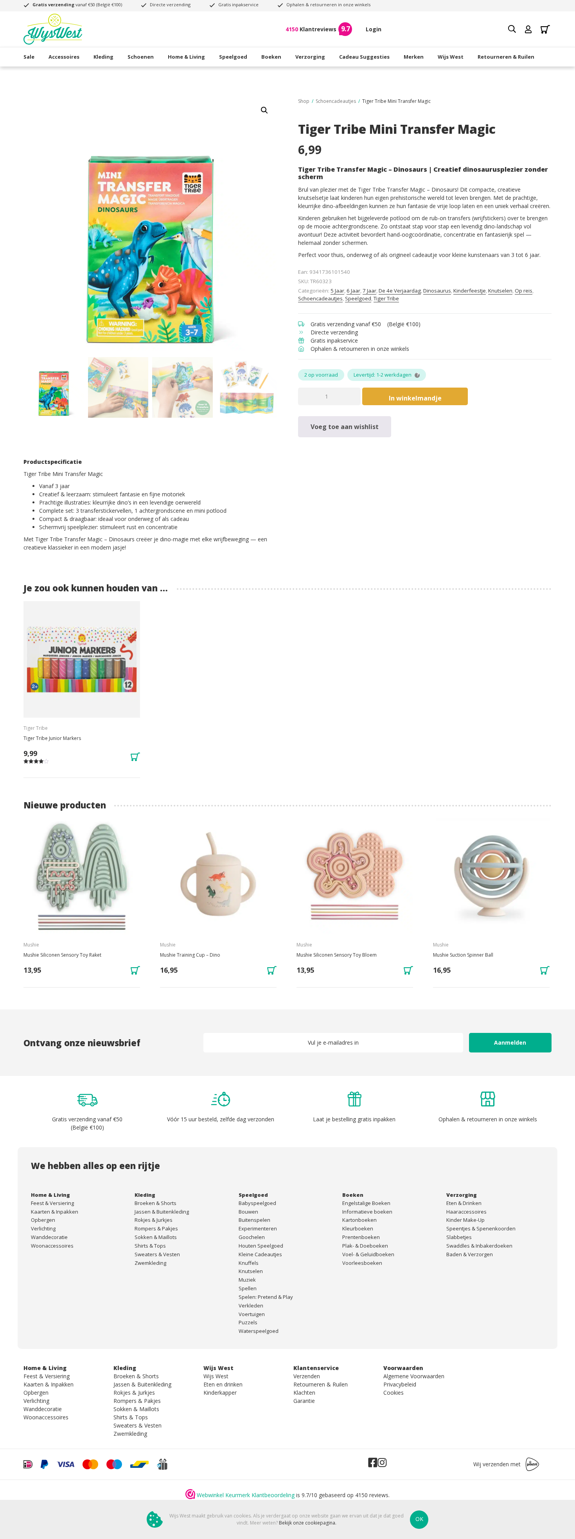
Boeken (271, 56)
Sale (28, 56)
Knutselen (500, 290)
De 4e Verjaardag (400, 290)
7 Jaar (369, 290)
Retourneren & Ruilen (506, 56)
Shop (303, 101)
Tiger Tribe (386, 298)
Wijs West (451, 56)
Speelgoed (233, 56)
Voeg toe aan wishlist (345, 426)
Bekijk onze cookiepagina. (307, 1522)
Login (373, 29)
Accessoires (64, 56)
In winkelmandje (415, 398)
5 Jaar (337, 290)
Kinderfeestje (469, 290)
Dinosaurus (437, 290)
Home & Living (186, 56)
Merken (414, 56)
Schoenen (141, 56)
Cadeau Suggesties (364, 56)
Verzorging (310, 56)
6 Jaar (353, 290)
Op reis (523, 290)
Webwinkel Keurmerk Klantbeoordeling (246, 1495)
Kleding (103, 56)
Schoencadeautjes (336, 101)
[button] (264, 110)
